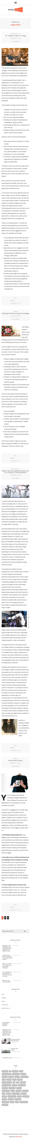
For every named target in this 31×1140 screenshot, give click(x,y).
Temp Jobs (4, 1099)
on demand (4, 1088)
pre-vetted (18, 1090)
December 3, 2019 (15, 316)
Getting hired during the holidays (15, 313)
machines (14, 1085)
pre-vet (12, 1090)
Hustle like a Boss (15, 760)
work (17, 1102)
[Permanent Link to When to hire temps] (6, 1053)
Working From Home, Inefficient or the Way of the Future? (7, 957)
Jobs (18, 1082)
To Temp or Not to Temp (15, 36)
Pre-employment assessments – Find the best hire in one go (7, 974)
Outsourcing (12, 1088)
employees (11, 1076)
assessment (15, 1071)
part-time (19, 1088)
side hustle (23, 1093)
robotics (9, 1093)
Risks (3, 1093)
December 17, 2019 (15, 38)
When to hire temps (14, 1049)
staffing (4, 1096)
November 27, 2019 (15, 475)
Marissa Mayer (21, 1085)
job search (22, 1082)
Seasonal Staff (15, 1093)
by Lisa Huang (15, 41)
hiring (3, 1079)
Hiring (15, 311)
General (4, 998)
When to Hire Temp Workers (6, 981)
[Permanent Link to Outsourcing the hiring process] (6, 1043)
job (14, 1082)
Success (19, 1096)
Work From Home (23, 1102)
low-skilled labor (6, 1085)
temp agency (26, 1096)
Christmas (4, 1076)
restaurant (25, 1090)
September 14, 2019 (15, 763)
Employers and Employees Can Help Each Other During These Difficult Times (6, 948)
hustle (14, 1079)
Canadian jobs (16, 1074)
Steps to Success (12, 1096)
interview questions (6, 1082)
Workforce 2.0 (16, 34)
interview (20, 1079)
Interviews (5, 1005)
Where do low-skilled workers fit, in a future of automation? (15, 472)
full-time (17, 1076)
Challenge (23, 1074)
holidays (9, 1079)
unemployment (5, 1102)
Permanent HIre (5, 1090)
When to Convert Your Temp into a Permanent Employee (7, 966)
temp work (11, 1099)
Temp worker (18, 1099)
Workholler (5, 1104)
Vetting (12, 1102)
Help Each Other (24, 1076)
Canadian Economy (6, 1074)
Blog (3, 994)
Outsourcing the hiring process (15, 1039)
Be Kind (21, 1071)
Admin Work (5, 1071)
